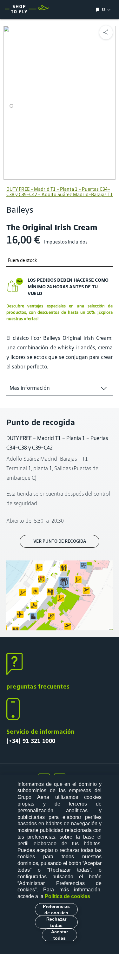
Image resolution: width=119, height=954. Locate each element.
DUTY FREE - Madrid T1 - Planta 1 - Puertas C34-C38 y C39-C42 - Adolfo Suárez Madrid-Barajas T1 (59, 191)
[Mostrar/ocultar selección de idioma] (99, 10)
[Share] (106, 32)
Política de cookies (67, 896)
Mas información (30, 387)
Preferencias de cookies (56, 909)
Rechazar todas (56, 922)
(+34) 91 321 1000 (30, 741)
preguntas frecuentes (37, 686)
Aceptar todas (59, 935)
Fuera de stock (22, 260)
